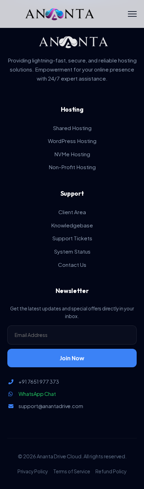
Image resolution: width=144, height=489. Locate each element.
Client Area (72, 212)
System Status (72, 251)
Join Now (72, 358)
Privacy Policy (32, 471)
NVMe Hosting (72, 154)
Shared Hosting (72, 128)
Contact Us (72, 264)
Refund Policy (111, 471)
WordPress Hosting (72, 140)
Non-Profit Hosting (72, 167)
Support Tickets (72, 238)
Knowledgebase (72, 225)
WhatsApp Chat (37, 394)
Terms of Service (71, 471)
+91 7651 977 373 (39, 381)
